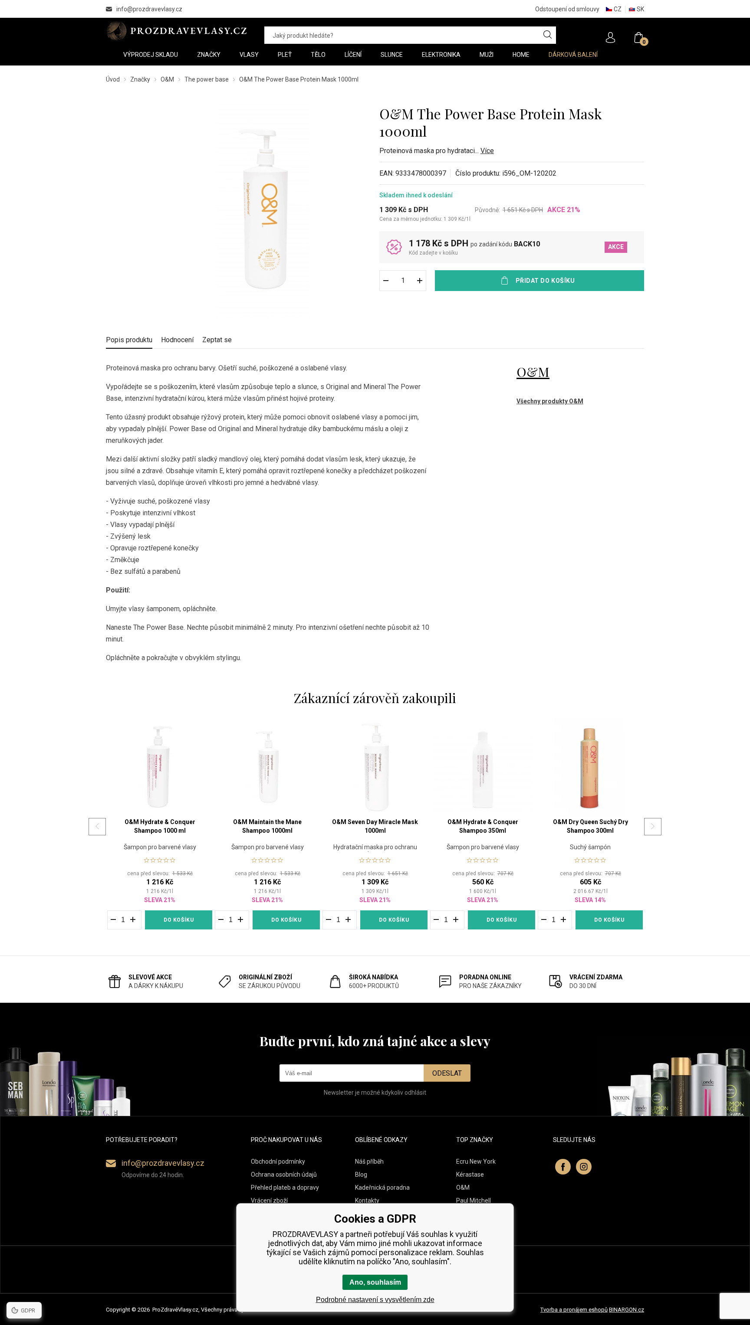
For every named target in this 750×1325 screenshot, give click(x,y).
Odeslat (447, 1073)
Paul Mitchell (473, 1200)
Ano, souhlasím (375, 1282)
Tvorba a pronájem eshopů (574, 1309)
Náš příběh (369, 1161)
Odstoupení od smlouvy (567, 9)
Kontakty (367, 1200)
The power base (206, 79)
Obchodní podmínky (278, 1161)
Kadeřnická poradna (382, 1187)
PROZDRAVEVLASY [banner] (176, 31)
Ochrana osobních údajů (284, 1174)
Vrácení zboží (269, 1200)
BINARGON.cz (626, 1309)
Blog (361, 1174)
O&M (167, 79)
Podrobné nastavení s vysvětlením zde (375, 1299)
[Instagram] (584, 1167)
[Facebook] (563, 1167)
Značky (140, 79)
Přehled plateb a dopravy (285, 1187)
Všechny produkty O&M (549, 401)
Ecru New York (476, 1161)
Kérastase (470, 1174)
